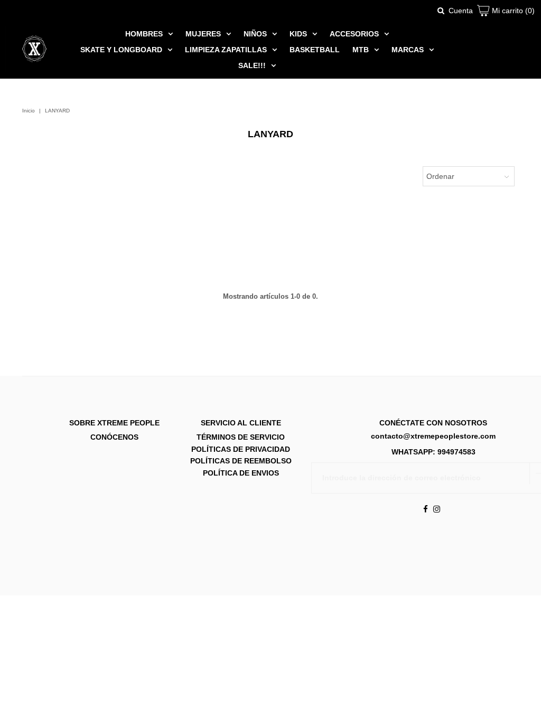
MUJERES (203, 34)
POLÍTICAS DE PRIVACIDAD (240, 448)
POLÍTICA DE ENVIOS (241, 472)
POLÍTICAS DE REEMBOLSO (241, 461)
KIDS (298, 34)
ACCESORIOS (354, 34)
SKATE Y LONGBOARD (121, 49)
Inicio (28, 110)
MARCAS (407, 49)
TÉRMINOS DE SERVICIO (241, 437)
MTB (360, 49)
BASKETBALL (315, 49)
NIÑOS (255, 34)
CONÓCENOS (114, 437)
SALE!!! (252, 65)
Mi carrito (512, 10)
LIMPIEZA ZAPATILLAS (226, 49)
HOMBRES (144, 34)
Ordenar (440, 176)
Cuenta (461, 10)
